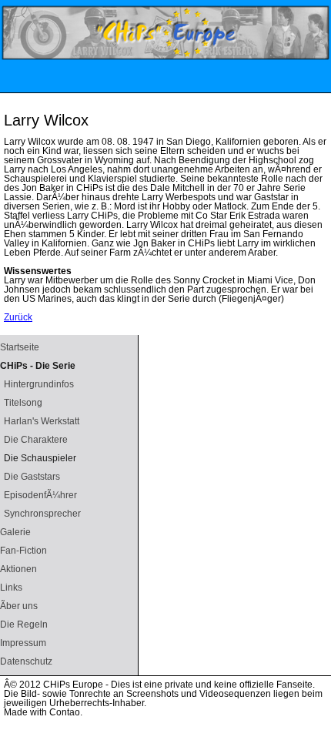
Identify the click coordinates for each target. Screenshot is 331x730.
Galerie (15, 532)
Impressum (23, 643)
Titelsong (23, 402)
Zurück (18, 317)
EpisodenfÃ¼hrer (40, 495)
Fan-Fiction (23, 550)
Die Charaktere (36, 439)
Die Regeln (24, 624)
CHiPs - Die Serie (37, 365)
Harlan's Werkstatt (41, 421)
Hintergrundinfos (39, 384)
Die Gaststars (32, 476)
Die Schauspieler (40, 458)
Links (11, 587)
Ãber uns (19, 606)
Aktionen (18, 569)
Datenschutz (26, 661)
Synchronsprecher (42, 513)
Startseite (19, 347)
